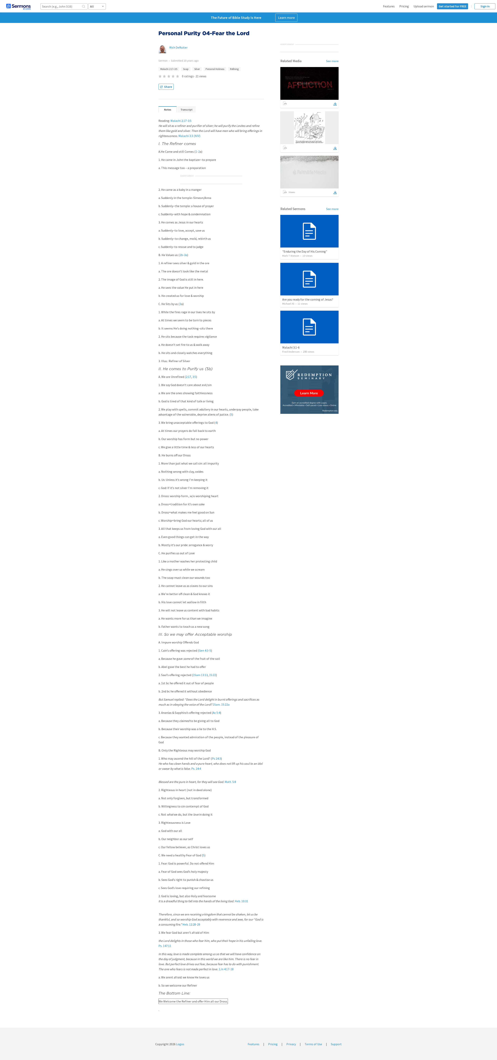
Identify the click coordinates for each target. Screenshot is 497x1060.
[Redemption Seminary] (309, 389)
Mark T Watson (290, 255)
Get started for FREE (452, 6)
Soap (186, 69)
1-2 (197, 151)
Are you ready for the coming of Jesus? (307, 299)
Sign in (485, 6)
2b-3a (183, 255)
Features (389, 6)
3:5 (194, 377)
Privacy (291, 1044)
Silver (197, 69)
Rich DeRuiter (178, 47)
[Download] (335, 103)
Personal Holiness (215, 69)
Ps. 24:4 (196, 769)
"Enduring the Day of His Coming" (304, 251)
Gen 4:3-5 (205, 650)
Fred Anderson (291, 351)
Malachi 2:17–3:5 (168, 69)
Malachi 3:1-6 (291, 347)
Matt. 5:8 (230, 782)
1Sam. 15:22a (221, 704)
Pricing (404, 6)
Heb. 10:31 (241, 901)
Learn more (286, 17)
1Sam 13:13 (200, 675)
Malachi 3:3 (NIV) (189, 136)
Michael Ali (288, 303)
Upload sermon (424, 6)
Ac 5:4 (216, 713)
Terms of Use (313, 1044)
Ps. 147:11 (164, 946)
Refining (234, 69)
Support (336, 1044)
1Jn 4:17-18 (226, 969)
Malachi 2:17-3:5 (180, 121)
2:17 (188, 377)
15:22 (212, 675)
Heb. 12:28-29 (191, 924)
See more (332, 61)
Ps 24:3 (216, 758)
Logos (180, 1044)
